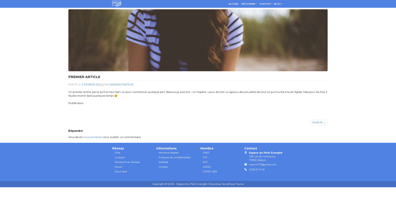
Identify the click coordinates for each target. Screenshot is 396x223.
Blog (277, 3)
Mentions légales (169, 152)
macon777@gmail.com (262, 164)
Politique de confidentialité (174, 157)
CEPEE (207, 166)
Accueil (233, 3)
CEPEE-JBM (210, 171)
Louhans (120, 157)
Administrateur (121, 84)
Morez (118, 166)
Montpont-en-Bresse (127, 162)
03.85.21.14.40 (257, 169)
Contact (265, 3)
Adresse (163, 162)
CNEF (206, 152)
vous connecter (93, 137)
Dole (117, 152)
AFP (205, 162)
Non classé (90, 103)
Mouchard (121, 171)
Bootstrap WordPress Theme (226, 184)
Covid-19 (317, 122)
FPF (205, 157)
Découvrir (248, 3)
